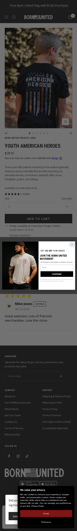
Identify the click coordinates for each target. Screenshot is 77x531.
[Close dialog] (72, 244)
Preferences (46, 522)
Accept (46, 514)
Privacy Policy (37, 506)
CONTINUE (57, 274)
